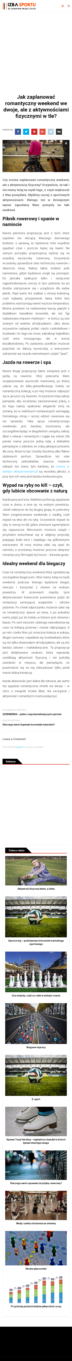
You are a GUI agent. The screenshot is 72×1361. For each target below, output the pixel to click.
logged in (19, 747)
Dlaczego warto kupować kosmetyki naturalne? (29, 724)
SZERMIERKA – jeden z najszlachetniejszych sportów (32, 714)
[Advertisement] (36, 49)
